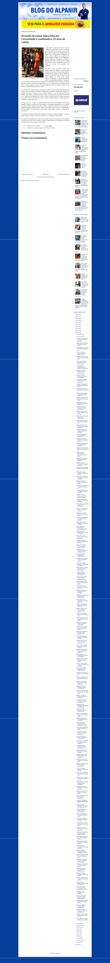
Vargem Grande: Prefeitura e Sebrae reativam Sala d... (81, 551)
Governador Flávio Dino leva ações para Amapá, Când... (82, 633)
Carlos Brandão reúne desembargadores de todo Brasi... (82, 719)
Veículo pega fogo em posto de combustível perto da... (82, 637)
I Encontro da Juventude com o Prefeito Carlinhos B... (82, 765)
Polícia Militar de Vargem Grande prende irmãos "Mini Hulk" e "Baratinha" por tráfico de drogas (82, 267)
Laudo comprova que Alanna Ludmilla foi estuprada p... (81, 623)
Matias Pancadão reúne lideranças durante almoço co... (82, 459)
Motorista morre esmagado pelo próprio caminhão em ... (82, 706)
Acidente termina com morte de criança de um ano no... (81, 642)
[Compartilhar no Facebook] (50, 126)
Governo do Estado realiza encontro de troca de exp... (81, 737)
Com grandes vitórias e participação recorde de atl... (82, 390)
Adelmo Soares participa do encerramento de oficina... (82, 344)
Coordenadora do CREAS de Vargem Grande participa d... (82, 742)
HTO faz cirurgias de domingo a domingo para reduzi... (81, 701)
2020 (76, 326)
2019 (76, 328)
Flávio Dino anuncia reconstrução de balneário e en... (81, 870)
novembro (79, 336)
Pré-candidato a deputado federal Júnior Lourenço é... (82, 505)
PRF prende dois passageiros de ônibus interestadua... (82, 655)
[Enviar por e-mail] (45, 126)
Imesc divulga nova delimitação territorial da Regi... (81, 523)
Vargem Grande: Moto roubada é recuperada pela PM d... (82, 500)
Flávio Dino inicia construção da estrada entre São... (82, 847)
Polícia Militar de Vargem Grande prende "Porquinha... (82, 783)
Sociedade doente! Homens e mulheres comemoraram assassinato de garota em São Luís (81, 229)
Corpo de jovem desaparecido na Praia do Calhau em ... (82, 883)
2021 (76, 324)
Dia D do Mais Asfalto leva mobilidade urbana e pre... (82, 487)
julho (78, 929)
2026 (76, 314)
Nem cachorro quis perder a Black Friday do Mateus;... (82, 537)
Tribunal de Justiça (51, 127)
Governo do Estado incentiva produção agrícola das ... (81, 408)
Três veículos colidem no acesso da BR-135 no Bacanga (82, 340)
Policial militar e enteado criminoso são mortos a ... (82, 920)
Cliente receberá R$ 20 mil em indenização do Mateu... (82, 582)
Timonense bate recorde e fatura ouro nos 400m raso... (82, 692)
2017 (76, 332)
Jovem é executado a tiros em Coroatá (84, 165)
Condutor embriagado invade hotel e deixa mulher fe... (81, 683)
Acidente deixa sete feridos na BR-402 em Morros (82, 482)
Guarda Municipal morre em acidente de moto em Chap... (82, 491)
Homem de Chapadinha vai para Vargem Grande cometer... (82, 833)
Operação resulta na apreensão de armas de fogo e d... (81, 696)
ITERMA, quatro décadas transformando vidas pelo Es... (82, 915)
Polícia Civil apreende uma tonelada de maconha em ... (81, 435)
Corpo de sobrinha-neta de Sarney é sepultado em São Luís (84, 276)
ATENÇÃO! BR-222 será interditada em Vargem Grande (85, 158)
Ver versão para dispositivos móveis (45, 176)
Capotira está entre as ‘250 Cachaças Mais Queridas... (81, 756)
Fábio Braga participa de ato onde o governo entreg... (82, 838)
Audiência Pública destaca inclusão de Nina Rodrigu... (81, 376)
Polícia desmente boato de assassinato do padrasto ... (81, 444)
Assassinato (30, 127)
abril (78, 935)
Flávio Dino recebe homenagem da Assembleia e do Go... (82, 888)
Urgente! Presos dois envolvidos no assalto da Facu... (82, 788)
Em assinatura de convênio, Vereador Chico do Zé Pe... (81, 747)
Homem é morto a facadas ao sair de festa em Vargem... (81, 496)
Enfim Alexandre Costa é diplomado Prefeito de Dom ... (82, 399)
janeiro (78, 942)
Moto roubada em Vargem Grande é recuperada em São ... (82, 724)
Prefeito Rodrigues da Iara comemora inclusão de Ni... (81, 610)
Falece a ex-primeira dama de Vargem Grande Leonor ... (81, 546)
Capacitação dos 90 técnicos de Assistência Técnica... (82, 440)
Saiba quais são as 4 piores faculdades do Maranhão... (81, 403)
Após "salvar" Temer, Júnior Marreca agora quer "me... (82, 587)
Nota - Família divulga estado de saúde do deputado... (81, 646)
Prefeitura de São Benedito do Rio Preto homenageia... (82, 532)
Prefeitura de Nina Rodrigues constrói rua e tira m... (82, 874)
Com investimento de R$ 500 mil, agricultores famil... (82, 856)
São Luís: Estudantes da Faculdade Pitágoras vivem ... (82, 815)
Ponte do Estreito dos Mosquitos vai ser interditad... (81, 592)
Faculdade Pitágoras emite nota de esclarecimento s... (81, 810)
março (78, 938)
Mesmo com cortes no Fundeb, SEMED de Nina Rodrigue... (81, 860)
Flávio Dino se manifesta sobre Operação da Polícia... (82, 728)
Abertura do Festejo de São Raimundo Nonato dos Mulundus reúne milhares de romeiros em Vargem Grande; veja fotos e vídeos (81, 206)
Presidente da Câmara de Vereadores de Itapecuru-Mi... (82, 596)
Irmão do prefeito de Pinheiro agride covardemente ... (81, 906)
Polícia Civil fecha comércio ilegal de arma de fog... (81, 353)
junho (78, 931)
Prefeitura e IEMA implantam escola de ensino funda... (81, 911)
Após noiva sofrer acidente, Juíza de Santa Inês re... (81, 710)
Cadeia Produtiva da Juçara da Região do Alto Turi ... (81, 541)
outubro (79, 923)
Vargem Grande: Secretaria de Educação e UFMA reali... (81, 454)
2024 (76, 318)
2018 (76, 330)
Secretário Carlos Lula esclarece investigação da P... (82, 760)
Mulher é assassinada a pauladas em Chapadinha (84, 139)
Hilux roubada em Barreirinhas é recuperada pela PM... (82, 528)
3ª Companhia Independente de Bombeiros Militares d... (82, 367)
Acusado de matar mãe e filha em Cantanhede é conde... (82, 715)
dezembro (79, 334)
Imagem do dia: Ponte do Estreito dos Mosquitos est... (82, 449)
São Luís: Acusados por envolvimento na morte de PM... (82, 879)
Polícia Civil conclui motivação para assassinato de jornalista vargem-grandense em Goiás (82, 149)
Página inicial (46, 174)
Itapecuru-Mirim (42, 127)
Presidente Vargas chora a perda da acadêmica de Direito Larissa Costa (81, 248)
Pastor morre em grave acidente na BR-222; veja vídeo (84, 132)
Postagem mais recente (27, 174)
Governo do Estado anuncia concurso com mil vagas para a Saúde (85, 284)
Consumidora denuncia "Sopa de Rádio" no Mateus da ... (81, 431)
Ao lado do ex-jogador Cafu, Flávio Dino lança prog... (82, 614)
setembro (79, 925)
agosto (78, 927)
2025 (76, 316)
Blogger (58, 953)
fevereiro (79, 940)
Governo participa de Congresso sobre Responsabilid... (81, 897)
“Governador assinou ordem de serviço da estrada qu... (81, 733)
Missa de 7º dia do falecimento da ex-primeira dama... (81, 371)
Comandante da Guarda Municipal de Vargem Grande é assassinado (81, 293)
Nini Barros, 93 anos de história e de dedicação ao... (82, 674)
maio (78, 933)
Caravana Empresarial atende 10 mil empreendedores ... (81, 578)
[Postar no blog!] (47, 126)
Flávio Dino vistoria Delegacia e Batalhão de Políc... (82, 473)
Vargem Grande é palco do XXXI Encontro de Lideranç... (82, 842)
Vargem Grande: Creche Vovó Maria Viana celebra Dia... (82, 569)
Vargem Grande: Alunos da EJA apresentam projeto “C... (82, 651)
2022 (76, 322)
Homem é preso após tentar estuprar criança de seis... (82, 413)
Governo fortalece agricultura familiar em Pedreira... (82, 769)
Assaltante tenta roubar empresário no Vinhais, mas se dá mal (84, 174)
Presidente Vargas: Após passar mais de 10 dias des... (82, 358)
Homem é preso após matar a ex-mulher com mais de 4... (82, 664)
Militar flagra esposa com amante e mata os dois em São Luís (85, 220)
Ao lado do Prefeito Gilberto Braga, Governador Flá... (81, 573)
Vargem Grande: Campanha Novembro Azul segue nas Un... (82, 806)
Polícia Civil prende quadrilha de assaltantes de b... (81, 555)
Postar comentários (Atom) (31, 180)
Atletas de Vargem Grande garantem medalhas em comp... (82, 851)
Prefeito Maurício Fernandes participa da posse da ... (82, 464)
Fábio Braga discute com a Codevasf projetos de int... (82, 349)
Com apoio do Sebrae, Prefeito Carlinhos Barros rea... (81, 381)
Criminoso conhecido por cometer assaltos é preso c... (82, 865)
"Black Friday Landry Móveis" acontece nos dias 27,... (82, 514)
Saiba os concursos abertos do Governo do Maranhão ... (82, 829)
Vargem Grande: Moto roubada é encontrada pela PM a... (82, 426)
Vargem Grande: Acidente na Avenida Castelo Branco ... (82, 901)
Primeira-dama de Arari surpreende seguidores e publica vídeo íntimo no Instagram (81, 257)
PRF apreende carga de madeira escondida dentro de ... (82, 394)
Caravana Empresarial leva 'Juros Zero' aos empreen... (81, 751)
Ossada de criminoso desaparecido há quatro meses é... (81, 669)
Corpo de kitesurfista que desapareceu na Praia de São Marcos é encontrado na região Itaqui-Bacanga (82, 183)
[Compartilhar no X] (48, 126)
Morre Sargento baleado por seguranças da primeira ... (82, 519)
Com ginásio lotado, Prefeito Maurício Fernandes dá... (81, 687)
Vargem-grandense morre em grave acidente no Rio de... (82, 619)
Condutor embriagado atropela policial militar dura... (82, 801)
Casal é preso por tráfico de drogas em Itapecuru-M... (82, 797)
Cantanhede (36, 127)
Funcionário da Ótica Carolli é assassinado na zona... (82, 819)
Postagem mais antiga (63, 174)
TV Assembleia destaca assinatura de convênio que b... (82, 824)
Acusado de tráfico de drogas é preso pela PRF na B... (81, 605)
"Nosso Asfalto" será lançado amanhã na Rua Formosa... (81, 362)
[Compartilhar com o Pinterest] (51, 126)
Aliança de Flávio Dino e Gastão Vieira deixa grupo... (82, 792)
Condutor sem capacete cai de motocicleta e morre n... (82, 560)
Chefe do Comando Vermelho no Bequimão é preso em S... (82, 564)
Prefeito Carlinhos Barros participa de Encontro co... (82, 678)
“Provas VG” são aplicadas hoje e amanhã (80, 892)
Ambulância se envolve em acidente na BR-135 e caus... (82, 778)
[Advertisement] (81, 53)
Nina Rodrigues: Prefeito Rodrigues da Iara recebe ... (82, 660)
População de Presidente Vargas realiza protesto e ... (82, 468)
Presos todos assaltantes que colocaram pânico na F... (82, 774)
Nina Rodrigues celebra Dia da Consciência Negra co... (81, 628)
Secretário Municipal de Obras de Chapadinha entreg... (82, 385)
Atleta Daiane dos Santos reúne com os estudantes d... (82, 417)
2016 (76, 944)
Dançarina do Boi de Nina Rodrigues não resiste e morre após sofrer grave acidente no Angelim (81, 123)
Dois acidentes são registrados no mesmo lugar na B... (82, 601)
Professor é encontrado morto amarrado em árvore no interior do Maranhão (81, 239)
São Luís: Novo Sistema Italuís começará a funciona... (82, 510)
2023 (76, 320)
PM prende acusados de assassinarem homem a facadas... (82, 478)
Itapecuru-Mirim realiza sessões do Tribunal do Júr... (82, 422)
